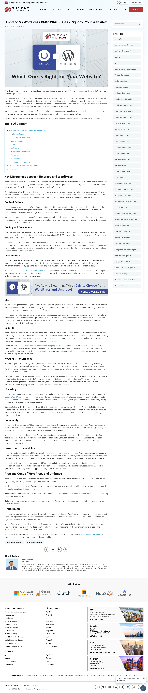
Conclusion (13, 169)
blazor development (122, 141)
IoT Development (121, 208)
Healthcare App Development (125, 202)
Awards (7, 658)
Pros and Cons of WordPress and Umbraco (24, 166)
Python (48, 628)
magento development (123, 171)
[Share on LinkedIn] (59, 549)
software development (123, 51)
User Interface (18, 141)
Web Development (11, 628)
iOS (47, 618)
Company (43, 10)
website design (120, 165)
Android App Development (124, 189)
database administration (123, 99)
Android (49, 615)
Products (79, 10)
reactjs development (122, 87)
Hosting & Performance (21, 152)
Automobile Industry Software (125, 280)
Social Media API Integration (125, 268)
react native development (124, 111)
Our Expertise (96, 10)
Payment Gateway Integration (125, 214)
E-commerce (9, 615)
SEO (14, 145)
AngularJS (50, 631)
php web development (123, 147)
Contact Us (50, 664)
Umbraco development (34, 270)
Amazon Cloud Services (123, 286)
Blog (125, 10)
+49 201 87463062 (97, 669)
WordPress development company (26, 397)
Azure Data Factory (122, 226)
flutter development (122, 153)
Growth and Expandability (22, 162)
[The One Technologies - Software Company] (17, 9)
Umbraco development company (42, 346)
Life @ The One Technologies (125, 250)
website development (122, 159)
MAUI (48, 637)
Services (57, 10)
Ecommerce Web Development (126, 220)
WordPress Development (123, 183)
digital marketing (121, 81)
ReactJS (49, 640)
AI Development (10, 643)
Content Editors (18, 134)
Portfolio (112, 10)
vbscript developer (121, 39)
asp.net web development (124, 45)
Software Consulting (12, 624)
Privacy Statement (30, 685)
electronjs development (123, 123)
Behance (138, 3)
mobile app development (124, 105)
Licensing (16, 155)
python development (122, 135)
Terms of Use (17, 685)
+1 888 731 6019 (109, 652)
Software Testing (121, 274)
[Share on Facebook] (46, 549)
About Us (8, 655)
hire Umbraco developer (91, 534)
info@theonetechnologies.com (37, 3)
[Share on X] (53, 549)
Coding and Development (22, 138)
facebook (97, 685)
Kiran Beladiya (19, 26)
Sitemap (7, 685)
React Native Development (14, 637)
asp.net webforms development (126, 69)
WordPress (50, 624)
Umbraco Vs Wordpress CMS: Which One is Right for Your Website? (56, 22)
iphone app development (124, 117)
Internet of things (11, 634)
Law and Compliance (122, 232)
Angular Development (122, 75)
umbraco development (123, 93)
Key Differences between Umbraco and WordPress (27, 131)
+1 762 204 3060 (15, 3)
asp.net (117, 57)
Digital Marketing (11, 621)
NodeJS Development (122, 238)
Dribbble (124, 3)
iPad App (49, 621)
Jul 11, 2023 (8, 26)
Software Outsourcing (123, 195)
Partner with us (10, 661)
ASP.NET (49, 612)
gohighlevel (119, 177)
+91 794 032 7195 (96, 620)
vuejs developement (122, 129)
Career (48, 658)
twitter (103, 685)
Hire (68, 10)
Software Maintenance (123, 244)
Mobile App (9, 618)
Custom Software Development (16, 612)
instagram (109, 685)
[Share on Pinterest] (65, 549)
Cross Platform (51, 646)
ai (115, 63)
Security (16, 148)
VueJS (48, 643)
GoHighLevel (51, 634)
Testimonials (9, 664)
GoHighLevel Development (15, 640)
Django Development (122, 262)
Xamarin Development (123, 256)
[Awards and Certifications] (23, 593)
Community (17, 159)
